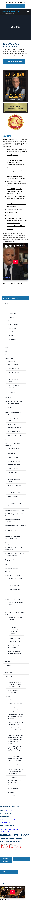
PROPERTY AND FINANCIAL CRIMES (15, 603)
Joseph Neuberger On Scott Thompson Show (12, 520)
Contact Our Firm (14, 61)
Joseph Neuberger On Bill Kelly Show (15, 510)
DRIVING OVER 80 (13, 472)
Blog (6, 347)
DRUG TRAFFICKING (13, 376)
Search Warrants (12, 212)
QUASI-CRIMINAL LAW (14, 589)
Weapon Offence (12, 796)
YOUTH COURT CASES (14, 435)
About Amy (11, 306)
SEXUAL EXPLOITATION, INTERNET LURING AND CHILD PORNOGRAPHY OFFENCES (14, 654)
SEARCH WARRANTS (14, 431)
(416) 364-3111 (16, 6)
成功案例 (7, 697)
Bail (8, 215)
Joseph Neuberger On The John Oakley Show (13, 543)
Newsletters (21, 859)
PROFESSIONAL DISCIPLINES (13, 575)
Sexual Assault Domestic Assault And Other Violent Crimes (15, 783)
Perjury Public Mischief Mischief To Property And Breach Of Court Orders (15, 758)
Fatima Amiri (11, 317)
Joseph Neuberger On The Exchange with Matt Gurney (15, 531)
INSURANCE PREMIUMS (14, 485)
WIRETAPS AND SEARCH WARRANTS (15, 392)
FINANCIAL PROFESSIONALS (15, 578)
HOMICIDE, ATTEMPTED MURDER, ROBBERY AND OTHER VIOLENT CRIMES (15, 684)
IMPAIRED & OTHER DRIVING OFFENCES (13, 444)
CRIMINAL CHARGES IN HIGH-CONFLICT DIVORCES (15, 630)
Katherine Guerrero (13, 328)
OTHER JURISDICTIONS (14, 428)
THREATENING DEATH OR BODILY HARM (15, 691)
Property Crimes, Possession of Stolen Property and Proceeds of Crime (16, 199)
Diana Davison (12, 313)
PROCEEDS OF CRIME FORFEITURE (14, 386)
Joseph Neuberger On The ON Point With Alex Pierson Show (15, 554)
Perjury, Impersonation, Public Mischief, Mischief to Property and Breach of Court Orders (17, 221)
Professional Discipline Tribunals (16, 226)
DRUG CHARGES (9, 358)
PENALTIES (11, 500)
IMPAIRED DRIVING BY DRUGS (14, 480)
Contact (7, 351)
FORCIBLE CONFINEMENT (15, 638)
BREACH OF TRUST (13, 404)
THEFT (10, 407)
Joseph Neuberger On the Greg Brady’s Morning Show (13, 537)
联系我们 (5, 861)
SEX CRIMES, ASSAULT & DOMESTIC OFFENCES (15, 613)
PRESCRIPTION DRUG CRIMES (14, 380)
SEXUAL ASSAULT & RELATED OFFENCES (13, 646)
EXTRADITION (9, 397)
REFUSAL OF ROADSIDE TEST (14, 504)
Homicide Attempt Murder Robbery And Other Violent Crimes (15, 730)
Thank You (8, 669)
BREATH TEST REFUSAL (14, 448)
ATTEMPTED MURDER (14, 679)
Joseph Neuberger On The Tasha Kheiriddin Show (14, 560)
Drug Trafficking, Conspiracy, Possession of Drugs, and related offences (16, 183)
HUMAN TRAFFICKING (14, 642)
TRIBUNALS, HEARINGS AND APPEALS (16, 594)
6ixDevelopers (12, 900)
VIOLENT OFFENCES (10, 676)
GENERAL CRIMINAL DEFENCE (13, 412)
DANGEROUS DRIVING (14, 461)
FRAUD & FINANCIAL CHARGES (13, 401)
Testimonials (8, 665)
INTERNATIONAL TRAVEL (15, 489)
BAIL (9, 415)
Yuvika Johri (11, 343)
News (6, 564)
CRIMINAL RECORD (13, 457)
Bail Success (11, 699)
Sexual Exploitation (12, 155)
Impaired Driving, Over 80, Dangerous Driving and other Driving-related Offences (15, 191)
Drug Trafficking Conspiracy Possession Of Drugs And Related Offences (15, 716)
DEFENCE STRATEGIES (14, 465)
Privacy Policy (8, 572)
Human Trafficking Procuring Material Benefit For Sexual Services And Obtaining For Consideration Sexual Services (15, 739)
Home (7, 440)
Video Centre (8, 672)
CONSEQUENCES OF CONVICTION (13, 453)
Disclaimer (8, 355)
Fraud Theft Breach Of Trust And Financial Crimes (15, 723)
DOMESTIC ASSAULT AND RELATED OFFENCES (15, 624)
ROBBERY (10, 608)
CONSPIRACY (11, 361)
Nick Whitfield (12, 339)
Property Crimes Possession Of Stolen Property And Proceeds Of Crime (15, 771)
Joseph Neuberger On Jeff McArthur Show (14, 515)
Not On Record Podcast (11, 568)
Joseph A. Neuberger (13, 324)
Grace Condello (12, 321)
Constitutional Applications (14, 209)
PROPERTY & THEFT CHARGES (13, 599)
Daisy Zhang (11, 309)
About (7, 303)
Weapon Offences (12, 167)
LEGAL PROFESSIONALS (14, 582)
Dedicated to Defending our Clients (13, 283)
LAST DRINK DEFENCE (14, 492)
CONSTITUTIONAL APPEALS (13, 419)
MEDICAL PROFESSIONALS (15, 585)
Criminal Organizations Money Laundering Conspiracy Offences (14, 709)
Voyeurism (10, 229)
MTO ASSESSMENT (13, 496)
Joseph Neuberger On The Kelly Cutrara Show (13, 548)
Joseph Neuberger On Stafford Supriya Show (15, 526)
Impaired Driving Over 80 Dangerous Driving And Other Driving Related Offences (14, 749)
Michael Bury (11, 335)
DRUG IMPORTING (13, 365)
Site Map (7, 661)
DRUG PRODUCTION (13, 372)
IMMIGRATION (12, 424)
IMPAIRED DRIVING (13, 476)
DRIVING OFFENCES (13, 468)
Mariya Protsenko (12, 332)
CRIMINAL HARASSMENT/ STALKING (15, 618)
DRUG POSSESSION (13, 368)
